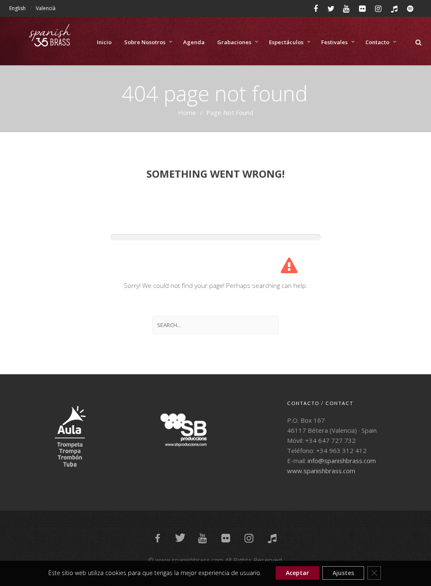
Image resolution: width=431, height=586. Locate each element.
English (17, 8)
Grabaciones (234, 42)
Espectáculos (286, 42)
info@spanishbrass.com (342, 460)
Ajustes (343, 573)
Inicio (104, 42)
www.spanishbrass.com (321, 470)
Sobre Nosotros (144, 42)
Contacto (377, 42)
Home (187, 112)
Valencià (46, 8)
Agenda (194, 42)
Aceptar (297, 573)
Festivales (334, 42)
